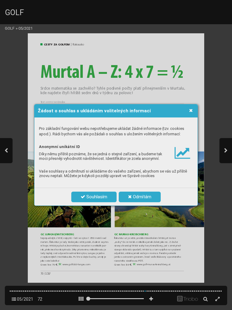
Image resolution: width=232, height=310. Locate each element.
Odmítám (141, 197)
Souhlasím (96, 197)
